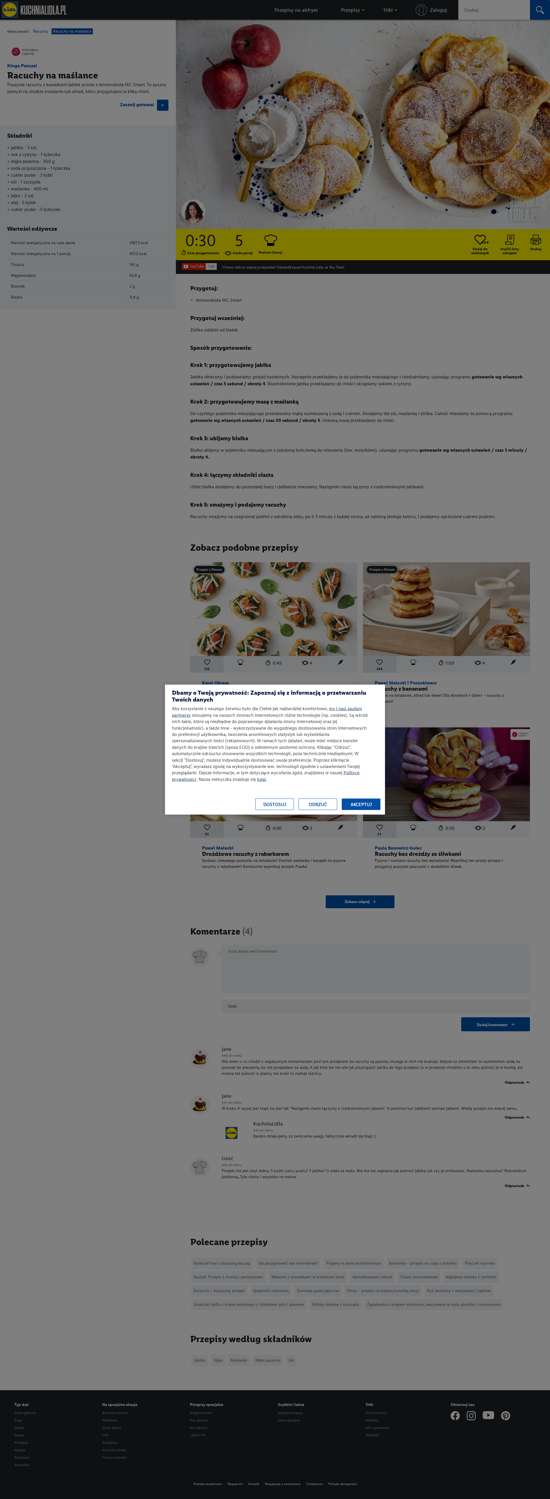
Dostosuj (274, 804)
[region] (275, 749)
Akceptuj (361, 804)
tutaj (261, 779)
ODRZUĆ (318, 804)
